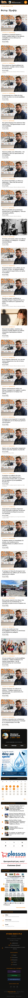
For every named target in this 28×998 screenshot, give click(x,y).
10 (2, 789)
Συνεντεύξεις (15, 957)
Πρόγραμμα (14, 959)
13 (13, 789)
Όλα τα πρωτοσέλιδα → (21, 907)
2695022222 (15, 943)
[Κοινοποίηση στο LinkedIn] (22, 842)
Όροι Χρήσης (18, 996)
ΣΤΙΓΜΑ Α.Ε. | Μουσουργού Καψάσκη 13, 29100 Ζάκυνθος (15, 948)
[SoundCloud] (17, 987)
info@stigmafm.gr (14, 945)
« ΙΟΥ (3, 799)
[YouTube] (14, 987)
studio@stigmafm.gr (15, 979)
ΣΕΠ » (25, 799)
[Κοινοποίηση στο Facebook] (5, 842)
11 (6, 789)
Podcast (15, 964)
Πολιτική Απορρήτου (11, 996)
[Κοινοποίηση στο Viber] (5, 845)
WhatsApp (14, 745)
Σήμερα (14, 955)
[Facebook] (11, 987)
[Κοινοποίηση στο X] (14, 842)
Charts (15, 962)
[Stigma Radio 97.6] (4, 2)
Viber (6, 745)
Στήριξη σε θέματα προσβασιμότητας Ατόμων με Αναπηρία (16, 828)
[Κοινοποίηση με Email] (22, 845)
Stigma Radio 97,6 (12, 991)
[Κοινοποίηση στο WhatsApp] (14, 845)
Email (22, 745)
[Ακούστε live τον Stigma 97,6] (25, 2)
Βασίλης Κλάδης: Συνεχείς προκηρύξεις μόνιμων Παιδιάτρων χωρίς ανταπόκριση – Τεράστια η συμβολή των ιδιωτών (17, 822)
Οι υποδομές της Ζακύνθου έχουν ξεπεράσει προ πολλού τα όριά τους (17, 834)
